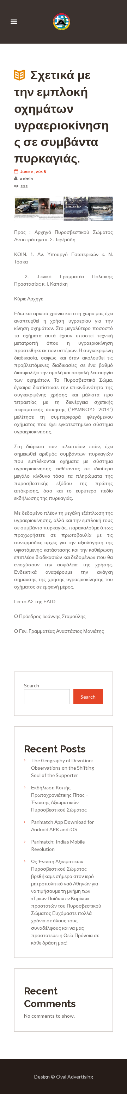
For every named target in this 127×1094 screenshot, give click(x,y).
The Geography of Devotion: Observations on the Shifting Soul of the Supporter (62, 767)
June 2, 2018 (33, 171)
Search (31, 685)
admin (26, 178)
